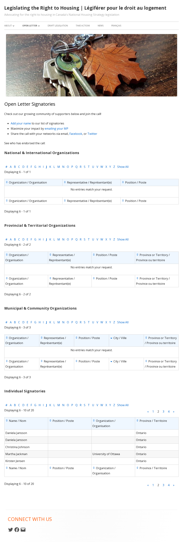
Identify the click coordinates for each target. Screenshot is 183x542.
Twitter (92, 134)
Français (116, 25)
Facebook (75, 134)
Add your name (21, 123)
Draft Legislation (58, 25)
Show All (122, 167)
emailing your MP (56, 129)
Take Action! (83, 25)
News (100, 25)
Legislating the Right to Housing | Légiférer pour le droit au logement (85, 8)
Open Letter (29, 25)
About (8, 25)
